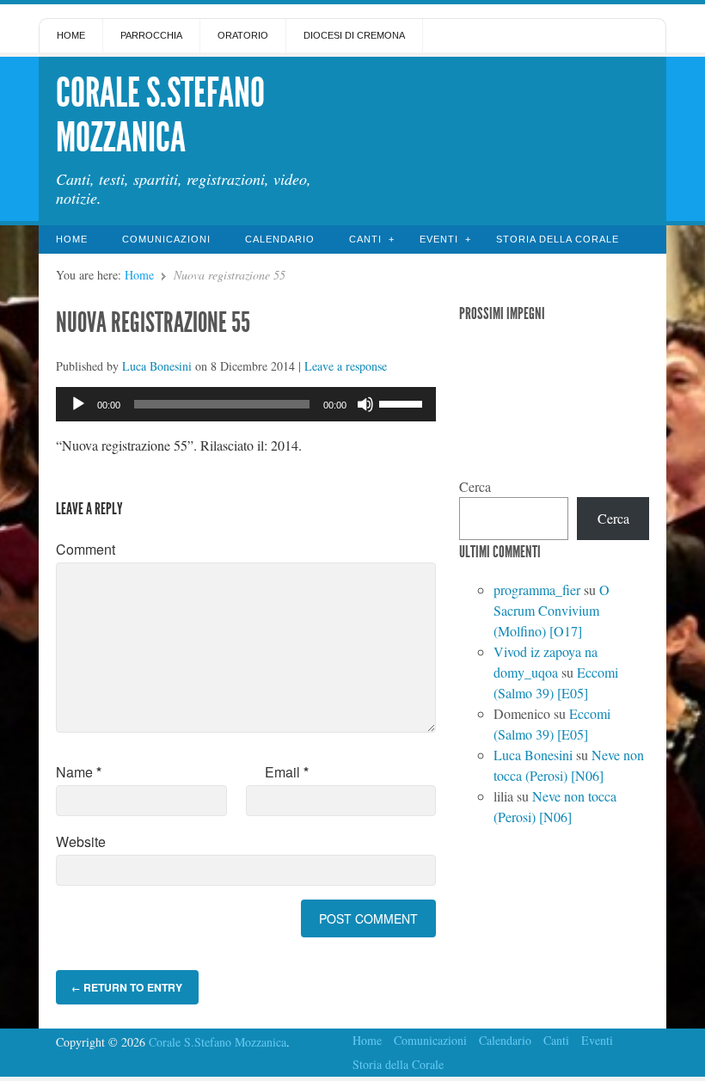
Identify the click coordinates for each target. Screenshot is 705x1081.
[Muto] (365, 404)
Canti (365, 239)
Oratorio (243, 35)
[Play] (78, 404)
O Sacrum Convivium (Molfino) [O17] (552, 610)
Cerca (475, 486)
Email (287, 772)
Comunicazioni (166, 239)
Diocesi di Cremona (354, 35)
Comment (85, 549)
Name (78, 772)
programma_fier (537, 589)
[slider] (403, 402)
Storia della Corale (557, 239)
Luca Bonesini (157, 366)
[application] (246, 404)
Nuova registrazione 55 (153, 322)
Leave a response (345, 366)
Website (81, 841)
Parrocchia (151, 35)
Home (71, 35)
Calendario (280, 239)
